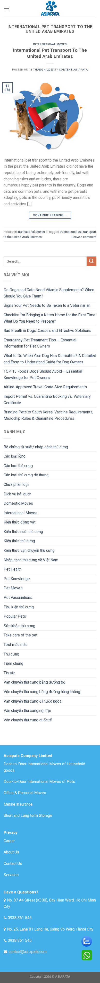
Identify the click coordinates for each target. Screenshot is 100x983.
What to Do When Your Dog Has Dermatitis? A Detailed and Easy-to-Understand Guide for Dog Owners (50, 358)
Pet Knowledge (17, 578)
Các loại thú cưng (18, 465)
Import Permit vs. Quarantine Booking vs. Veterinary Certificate (47, 399)
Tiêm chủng (13, 663)
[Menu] (6, 8)
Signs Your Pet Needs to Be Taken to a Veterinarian (47, 305)
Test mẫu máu (15, 644)
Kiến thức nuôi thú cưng (23, 531)
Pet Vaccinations (18, 597)
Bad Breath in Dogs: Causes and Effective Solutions (47, 330)
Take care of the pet (20, 635)
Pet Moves (13, 588)
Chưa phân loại (16, 484)
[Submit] (91, 261)
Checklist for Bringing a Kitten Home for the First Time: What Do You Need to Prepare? (50, 318)
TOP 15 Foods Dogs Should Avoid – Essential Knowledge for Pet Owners (43, 374)
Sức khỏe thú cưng (19, 626)
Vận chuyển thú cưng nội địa (27, 710)
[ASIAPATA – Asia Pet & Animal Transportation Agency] (50, 8)
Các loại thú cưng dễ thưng (26, 475)
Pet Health (13, 569)
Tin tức (9, 673)
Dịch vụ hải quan (17, 494)
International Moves (50, 44)
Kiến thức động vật (19, 522)
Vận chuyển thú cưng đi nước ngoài (33, 701)
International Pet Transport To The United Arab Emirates (50, 53)
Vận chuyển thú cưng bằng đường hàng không (42, 691)
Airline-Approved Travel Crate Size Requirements (45, 387)
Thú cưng (11, 654)
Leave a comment (84, 237)
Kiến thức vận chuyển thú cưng (29, 550)
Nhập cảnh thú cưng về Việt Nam (31, 560)
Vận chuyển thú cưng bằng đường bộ (34, 682)
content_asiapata (73, 69)
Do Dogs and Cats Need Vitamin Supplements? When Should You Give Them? (49, 292)
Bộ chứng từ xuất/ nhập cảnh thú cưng (36, 447)
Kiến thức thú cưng (19, 541)
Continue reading (50, 215)
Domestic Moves (18, 503)
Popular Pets (15, 616)
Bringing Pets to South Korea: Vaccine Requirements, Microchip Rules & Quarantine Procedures (48, 415)
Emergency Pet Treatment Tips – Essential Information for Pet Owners (40, 343)
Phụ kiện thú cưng (19, 607)
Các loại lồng (14, 456)
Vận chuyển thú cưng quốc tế (28, 720)
